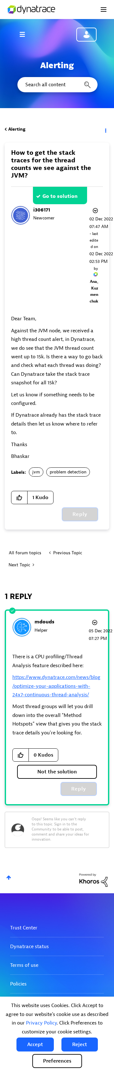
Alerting (16, 129)
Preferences (57, 1061)
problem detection (68, 472)
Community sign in (86, 35)
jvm (36, 472)
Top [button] (8, 877)
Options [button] (105, 129)
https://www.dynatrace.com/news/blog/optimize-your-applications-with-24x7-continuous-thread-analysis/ (56, 686)
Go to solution (60, 196)
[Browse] (25, 34)
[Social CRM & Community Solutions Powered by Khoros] (93, 879)
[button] (35, 1044)
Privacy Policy (41, 1023)
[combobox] (57, 84)
